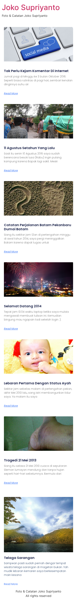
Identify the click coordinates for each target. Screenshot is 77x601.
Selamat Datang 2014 (22, 306)
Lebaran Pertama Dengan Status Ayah (37, 383)
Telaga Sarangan (19, 557)
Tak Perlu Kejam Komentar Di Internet (36, 70)
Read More (11, 93)
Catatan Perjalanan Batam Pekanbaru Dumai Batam (37, 227)
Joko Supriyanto (31, 7)
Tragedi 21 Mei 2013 (20, 460)
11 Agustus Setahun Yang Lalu (29, 148)
